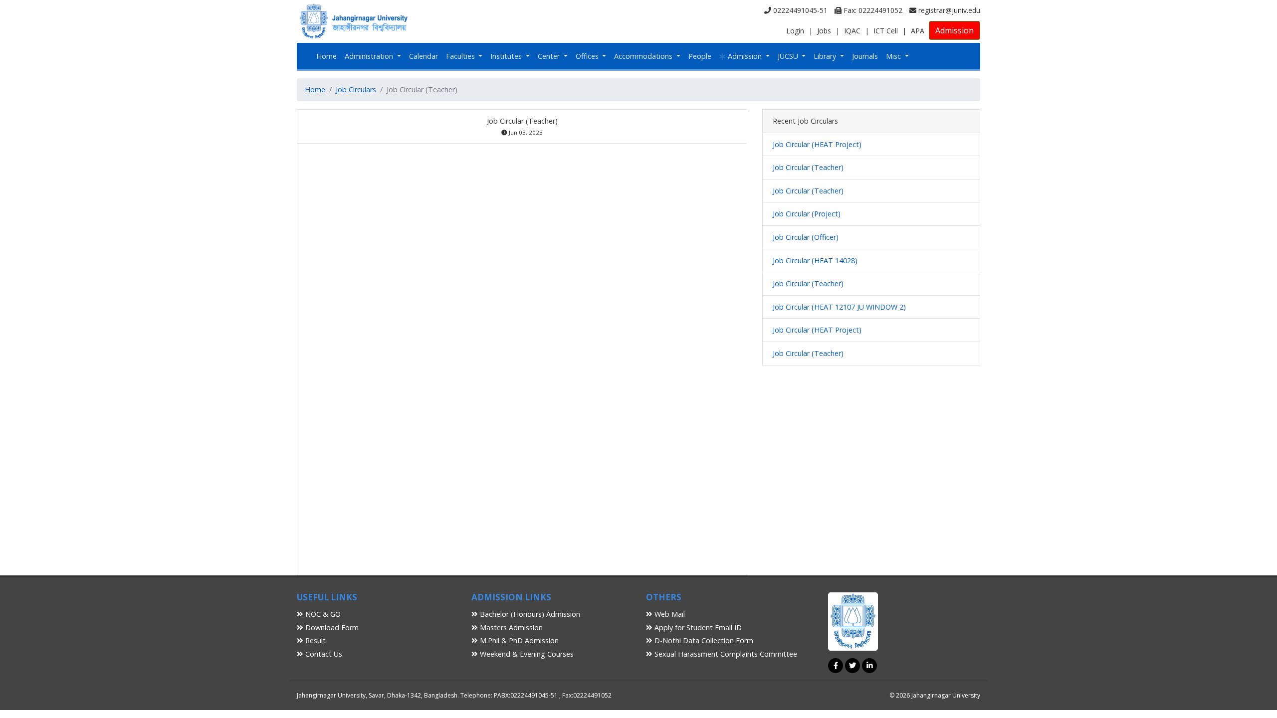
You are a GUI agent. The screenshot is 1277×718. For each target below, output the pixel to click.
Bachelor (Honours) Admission (529, 614)
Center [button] (550, 56)
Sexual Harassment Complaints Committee (724, 654)
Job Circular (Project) (807, 213)
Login (795, 30)
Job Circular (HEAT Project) (817, 144)
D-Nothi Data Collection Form (702, 640)
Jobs (824, 30)
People (699, 56)
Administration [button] (370, 56)
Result (314, 640)
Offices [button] (588, 56)
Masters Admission (510, 627)
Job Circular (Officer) (806, 237)
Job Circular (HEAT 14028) (815, 260)
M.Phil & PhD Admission (518, 640)
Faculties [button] (461, 56)
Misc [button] (894, 56)
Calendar (423, 56)
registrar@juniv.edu (948, 10)
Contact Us (322, 654)
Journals (865, 56)
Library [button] (826, 56)
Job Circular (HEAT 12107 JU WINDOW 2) (839, 307)
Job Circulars (356, 89)
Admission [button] (745, 56)
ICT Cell (885, 30)
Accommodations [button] (644, 56)
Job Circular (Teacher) (808, 167)
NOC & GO (322, 614)
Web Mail (668, 614)
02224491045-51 (799, 10)
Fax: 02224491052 (872, 10)
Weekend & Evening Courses (526, 654)
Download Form (331, 627)
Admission (954, 30)
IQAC (852, 30)
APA (917, 30)
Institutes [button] (507, 56)
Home (326, 56)
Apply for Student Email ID (697, 627)
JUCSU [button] (789, 56)
